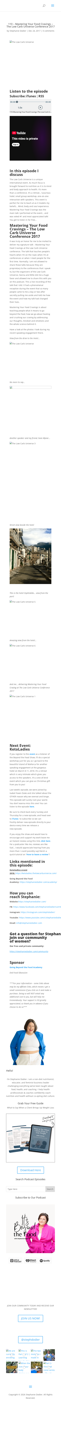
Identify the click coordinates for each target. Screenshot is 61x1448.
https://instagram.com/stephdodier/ (38, 912)
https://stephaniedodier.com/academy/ (38, 882)
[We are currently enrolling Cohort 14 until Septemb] (12, 1355)
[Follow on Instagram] (33, 1328)
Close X (54, 1414)
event (32, 754)
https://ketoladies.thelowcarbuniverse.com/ (36, 873)
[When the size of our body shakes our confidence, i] (24, 1367)
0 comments (48, 30)
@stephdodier (30, 1340)
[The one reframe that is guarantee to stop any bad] (49, 1355)
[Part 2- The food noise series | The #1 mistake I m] (49, 1367)
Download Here (30, 1170)
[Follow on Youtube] (27, 1328)
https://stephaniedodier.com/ (32, 901)
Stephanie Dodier (18, 30)
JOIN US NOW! (30, 1318)
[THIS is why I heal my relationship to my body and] (37, 1367)
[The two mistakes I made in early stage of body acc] (37, 1355)
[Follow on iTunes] (39, 1328)
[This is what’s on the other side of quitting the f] (12, 1367)
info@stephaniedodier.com (29, 923)
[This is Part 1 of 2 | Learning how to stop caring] (24, 1355)
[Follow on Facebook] (22, 1328)
